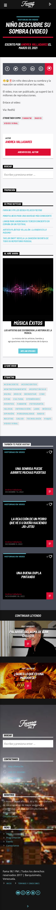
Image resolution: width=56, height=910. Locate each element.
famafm (27, 118)
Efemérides (33, 399)
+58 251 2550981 (17, 772)
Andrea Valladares (34, 44)
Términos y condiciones (29, 883)
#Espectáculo (37, 389)
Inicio (9, 833)
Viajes (47, 418)
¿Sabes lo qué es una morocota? (29, 676)
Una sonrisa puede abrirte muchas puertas (28, 470)
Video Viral (11, 123)
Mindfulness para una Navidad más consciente (27, 215)
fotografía (37, 404)
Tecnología (34, 418)
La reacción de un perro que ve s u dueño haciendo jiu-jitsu (28, 522)
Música (46, 409)
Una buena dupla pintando (28, 575)
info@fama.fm (15, 777)
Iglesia (8, 409)
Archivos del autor (28, 151)
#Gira (7, 394)
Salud (20, 418)
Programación (13, 837)
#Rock (17, 394)
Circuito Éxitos (10, 816)
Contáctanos (12, 845)
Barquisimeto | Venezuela (21, 783)
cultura (18, 399)
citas (7, 399)
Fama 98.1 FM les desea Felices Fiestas (22, 210)
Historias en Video (28, 19)
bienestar (30, 394)
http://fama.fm (15, 766)
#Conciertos (29, 384)
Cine (42, 394)
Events (9, 841)
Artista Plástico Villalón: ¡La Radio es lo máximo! (25, 231)
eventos (9, 404)
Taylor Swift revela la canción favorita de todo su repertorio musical (26, 240)
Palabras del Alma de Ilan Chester (28, 634)
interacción (23, 409)
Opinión (9, 413)
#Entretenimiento (15, 389)
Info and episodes (28, 351)
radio (38, 118)
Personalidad (25, 413)
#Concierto (11, 384)
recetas (8, 418)
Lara (37, 409)
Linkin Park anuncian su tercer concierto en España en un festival (26, 223)
